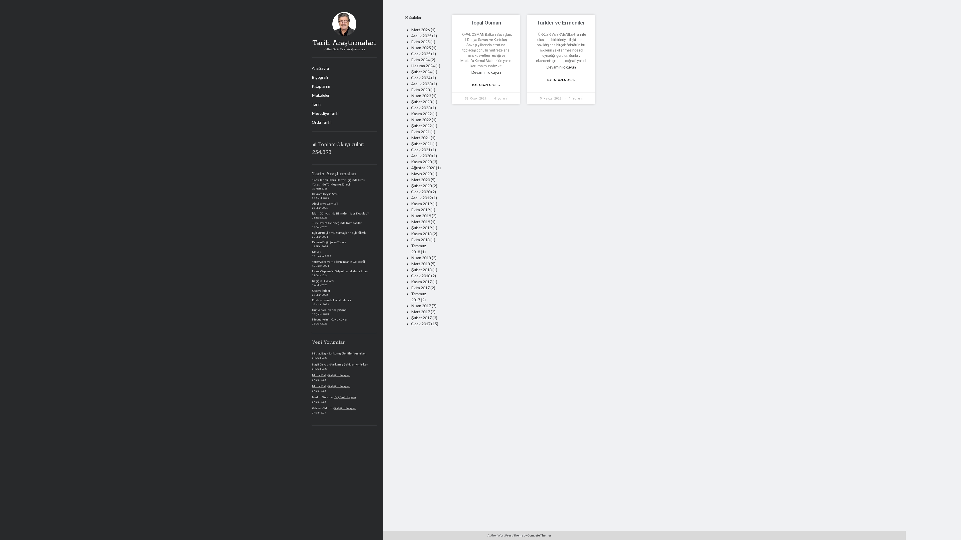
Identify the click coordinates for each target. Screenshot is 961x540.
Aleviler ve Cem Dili (325, 204)
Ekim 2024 (420, 59)
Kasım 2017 (421, 281)
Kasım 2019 (421, 203)
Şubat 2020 (421, 185)
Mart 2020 (420, 179)
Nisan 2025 (421, 47)
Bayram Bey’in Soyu (325, 194)
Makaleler (321, 95)
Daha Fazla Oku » (486, 85)
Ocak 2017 (420, 323)
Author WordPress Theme (505, 535)
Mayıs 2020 (421, 173)
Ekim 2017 (420, 287)
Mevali (316, 252)
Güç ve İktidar (321, 290)
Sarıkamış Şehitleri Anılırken (347, 353)
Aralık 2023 (421, 83)
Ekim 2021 (420, 131)
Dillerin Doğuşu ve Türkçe (329, 242)
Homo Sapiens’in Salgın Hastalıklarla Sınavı (340, 271)
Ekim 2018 (420, 239)
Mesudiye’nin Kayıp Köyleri (330, 319)
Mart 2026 (420, 29)
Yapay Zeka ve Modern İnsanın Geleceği (338, 262)
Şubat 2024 (421, 71)
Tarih (316, 104)
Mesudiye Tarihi (325, 113)
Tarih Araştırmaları (344, 43)
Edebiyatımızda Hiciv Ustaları (331, 300)
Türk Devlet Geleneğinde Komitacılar (337, 223)
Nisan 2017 (421, 305)
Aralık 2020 (421, 155)
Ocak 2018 (420, 275)
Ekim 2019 (420, 209)
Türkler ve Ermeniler (561, 23)
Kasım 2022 (421, 113)
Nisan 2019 (421, 215)
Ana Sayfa (320, 68)
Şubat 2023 (421, 101)
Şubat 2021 (421, 143)
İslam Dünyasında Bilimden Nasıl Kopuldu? (340, 213)
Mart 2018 (420, 263)
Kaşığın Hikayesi (323, 281)
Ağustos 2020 (423, 167)
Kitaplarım (321, 86)
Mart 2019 (420, 221)
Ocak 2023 (420, 107)
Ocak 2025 (420, 53)
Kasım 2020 (421, 161)
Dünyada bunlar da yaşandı (329, 310)
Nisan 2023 (421, 95)
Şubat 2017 (421, 317)
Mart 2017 (420, 311)
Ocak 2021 (420, 149)
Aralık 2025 (421, 35)
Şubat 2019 (421, 227)
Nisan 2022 (421, 119)
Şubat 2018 (421, 269)
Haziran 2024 (423, 65)
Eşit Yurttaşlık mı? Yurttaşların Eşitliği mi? (339, 232)
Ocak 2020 (420, 191)
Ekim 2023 (420, 89)
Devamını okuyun (486, 72)
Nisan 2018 (421, 257)
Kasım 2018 (421, 233)
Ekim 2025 (420, 41)
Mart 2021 (420, 137)
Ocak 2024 (420, 77)
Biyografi (320, 77)
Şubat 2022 (421, 125)
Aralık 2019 (421, 197)
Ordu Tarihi (321, 122)
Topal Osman (486, 23)
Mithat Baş (319, 353)
